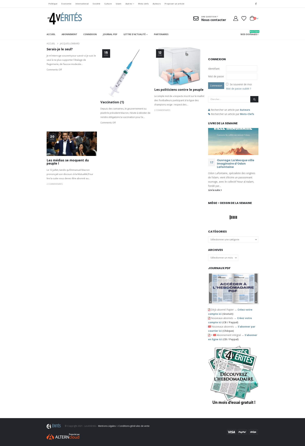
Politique (53, 3)
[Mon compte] (235, 18)
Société (96, 3)
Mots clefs (143, 3)
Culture (108, 3)
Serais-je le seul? (60, 49)
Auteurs (157, 3)
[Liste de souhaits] (244, 18)
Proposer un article (174, 3)
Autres (128, 3)
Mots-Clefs (247, 114)
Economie (66, 3)
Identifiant (214, 68)
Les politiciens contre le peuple (179, 89)
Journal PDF (110, 34)
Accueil (51, 34)
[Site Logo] (64, 18)
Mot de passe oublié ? (238, 88)
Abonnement (69, 34)
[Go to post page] (233, 141)
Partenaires (161, 34)
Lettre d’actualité (135, 34)
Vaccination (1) (112, 102)
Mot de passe (216, 76)
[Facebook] (256, 3)
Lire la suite (214, 190)
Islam (118, 3)
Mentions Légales (107, 425)
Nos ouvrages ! (249, 33)
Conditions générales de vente (133, 425)
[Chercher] (254, 99)
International (82, 3)
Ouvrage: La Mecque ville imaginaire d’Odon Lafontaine (235, 163)
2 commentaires (162, 110)
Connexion (90, 34)
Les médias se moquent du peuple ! (68, 161)
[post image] (125, 72)
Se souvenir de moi (241, 84)
